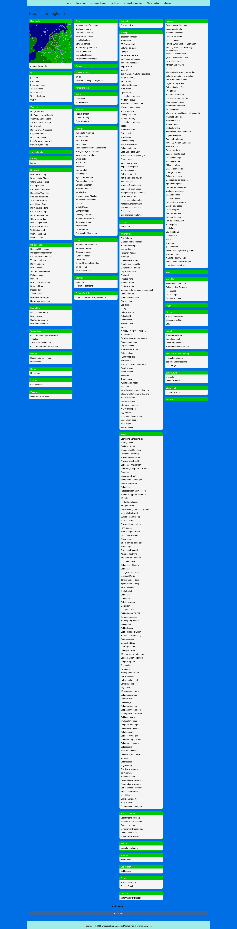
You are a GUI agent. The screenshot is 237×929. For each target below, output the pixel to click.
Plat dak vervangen (129, 769)
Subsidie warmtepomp (130, 516)
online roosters (127, 110)
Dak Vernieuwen (173, 194)
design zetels (126, 802)
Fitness (124, 878)
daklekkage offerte (38, 204)
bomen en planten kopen (131, 416)
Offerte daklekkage (38, 211)
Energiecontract (173, 339)
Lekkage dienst (37, 185)
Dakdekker (35, 308)
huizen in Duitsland (129, 513)
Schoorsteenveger (129, 616)
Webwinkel (171, 387)
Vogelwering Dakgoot (175, 153)
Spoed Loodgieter (174, 183)
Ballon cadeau (127, 371)
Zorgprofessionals (174, 28)
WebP (33, 99)
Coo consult (126, 133)
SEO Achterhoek (128, 44)
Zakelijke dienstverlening (177, 353)
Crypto (169, 305)
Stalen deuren (127, 539)
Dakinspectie (36, 267)
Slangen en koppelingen (131, 241)
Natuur (124, 843)
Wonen (124, 434)
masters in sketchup (129, 170)
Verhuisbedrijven (128, 642)
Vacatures (35, 391)
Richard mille (126, 319)
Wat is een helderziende (176, 79)
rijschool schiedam (84, 54)
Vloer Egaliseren (128, 646)
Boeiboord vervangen (39, 297)
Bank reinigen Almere (130, 531)
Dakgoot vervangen (129, 735)
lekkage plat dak (173, 161)
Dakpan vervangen (129, 694)
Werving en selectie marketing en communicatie (180, 48)
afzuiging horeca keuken (131, 177)
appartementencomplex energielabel (137, 290)
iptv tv (168, 239)
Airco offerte (126, 88)
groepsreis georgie (38, 66)
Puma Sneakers (128, 356)
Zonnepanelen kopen (130, 579)
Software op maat (128, 47)
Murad (123, 327)
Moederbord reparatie (175, 105)
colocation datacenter (85, 285)
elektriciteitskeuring (129, 791)
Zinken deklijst (36, 293)
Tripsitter (34, 339)
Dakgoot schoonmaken (131, 754)
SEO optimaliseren (129, 144)
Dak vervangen (37, 263)
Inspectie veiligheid (129, 166)
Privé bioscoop (82, 121)
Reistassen (126, 360)
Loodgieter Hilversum (130, 572)
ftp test (169, 68)
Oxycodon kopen (173, 135)
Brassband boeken (84, 252)
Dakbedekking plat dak (131, 739)
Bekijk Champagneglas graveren (180, 250)
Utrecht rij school (83, 40)
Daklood (34, 278)
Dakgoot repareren (129, 661)
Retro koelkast (127, 353)
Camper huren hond (39, 144)
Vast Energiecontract (175, 342)
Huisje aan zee (37, 111)
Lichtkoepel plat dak (129, 680)
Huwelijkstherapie (174, 61)
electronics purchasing (130, 59)
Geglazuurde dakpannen (177, 179)
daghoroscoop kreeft (175, 83)
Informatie (170, 20)
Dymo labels (126, 92)
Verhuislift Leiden (83, 248)
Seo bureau (126, 211)
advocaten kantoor (84, 184)
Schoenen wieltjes (129, 245)
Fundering (125, 668)
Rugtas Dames (127, 345)
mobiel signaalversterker (131, 214)
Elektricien (125, 605)
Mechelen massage (174, 32)
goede (123, 125)
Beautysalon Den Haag (40, 357)
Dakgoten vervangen (130, 724)
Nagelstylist (81, 192)
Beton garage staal (129, 483)
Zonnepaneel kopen (175, 335)
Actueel (79, 65)
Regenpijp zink (127, 639)
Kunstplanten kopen (129, 382)
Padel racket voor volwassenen (134, 338)
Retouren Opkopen (129, 85)
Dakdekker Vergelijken (40, 193)
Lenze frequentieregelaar (132, 200)
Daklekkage (126, 702)
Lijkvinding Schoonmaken (132, 438)
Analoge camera (128, 442)
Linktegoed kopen (99, 2)
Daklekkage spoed (174, 205)
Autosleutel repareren (85, 132)
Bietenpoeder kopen (129, 260)
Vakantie (34, 107)
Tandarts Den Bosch (175, 94)
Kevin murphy (127, 323)
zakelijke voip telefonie (176, 53)
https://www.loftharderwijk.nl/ (42, 141)
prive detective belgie (175, 265)
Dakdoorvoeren (127, 293)
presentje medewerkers (86, 155)
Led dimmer (126, 304)
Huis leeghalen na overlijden (133, 490)
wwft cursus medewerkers (132, 103)
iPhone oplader (127, 379)
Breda (78, 76)
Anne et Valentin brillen (40, 342)
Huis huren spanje (38, 137)
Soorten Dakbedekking (40, 271)
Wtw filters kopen (128, 408)
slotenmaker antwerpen (131, 897)
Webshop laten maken (130, 107)
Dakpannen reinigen (130, 743)
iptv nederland (172, 246)
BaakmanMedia (122, 926)
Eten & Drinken (128, 813)
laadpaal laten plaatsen (131, 207)
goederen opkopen (129, 36)
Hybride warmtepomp (130, 583)
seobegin (80, 282)
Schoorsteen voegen (175, 176)
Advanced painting (129, 553)
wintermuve (126, 859)
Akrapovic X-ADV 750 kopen (133, 330)
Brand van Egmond (129, 550)
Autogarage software (85, 218)
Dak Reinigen (172, 294)
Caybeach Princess (39, 133)
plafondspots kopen (129, 535)
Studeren (170, 312)
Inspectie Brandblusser (131, 185)
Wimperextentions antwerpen (178, 261)
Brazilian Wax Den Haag (177, 25)
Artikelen (115, 2)
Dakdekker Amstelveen (131, 464)
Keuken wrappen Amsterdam (133, 494)
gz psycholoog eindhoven (177, 57)
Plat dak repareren (174, 213)
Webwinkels (126, 233)
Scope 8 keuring (128, 77)
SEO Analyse (127, 181)
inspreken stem (127, 66)
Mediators (80, 166)
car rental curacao (83, 270)
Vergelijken (171, 278)
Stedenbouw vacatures (40, 396)
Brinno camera (82, 136)
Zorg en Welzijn (83, 292)
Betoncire (125, 472)
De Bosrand (35, 126)
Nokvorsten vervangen (176, 202)
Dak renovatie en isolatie (131, 787)
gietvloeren (35, 77)
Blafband (125, 275)
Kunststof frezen (128, 129)
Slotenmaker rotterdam (131, 524)
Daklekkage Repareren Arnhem (134, 468)
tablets (33, 162)
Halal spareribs (127, 312)
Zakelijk (124, 32)
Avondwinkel (81, 170)
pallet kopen (126, 423)
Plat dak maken (37, 275)
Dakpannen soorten (39, 323)
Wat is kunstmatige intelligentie (89, 80)
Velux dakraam (127, 587)
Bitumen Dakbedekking (131, 635)
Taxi (32, 73)
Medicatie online (173, 127)
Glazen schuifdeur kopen (86, 233)
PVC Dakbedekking (39, 312)
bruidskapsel (81, 225)
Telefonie (125, 20)
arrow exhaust (127, 334)
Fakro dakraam (127, 676)
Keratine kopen (127, 367)
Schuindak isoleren (38, 200)
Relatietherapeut (128, 602)
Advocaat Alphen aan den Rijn (179, 142)
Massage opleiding (174, 320)
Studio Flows (81, 266)
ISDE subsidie (127, 520)
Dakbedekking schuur (39, 249)
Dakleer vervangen (174, 157)
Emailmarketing (127, 140)
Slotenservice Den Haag (131, 461)
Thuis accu (80, 203)
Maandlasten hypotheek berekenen (91, 147)
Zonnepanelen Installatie (131, 713)
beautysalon (171, 235)
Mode (168, 272)
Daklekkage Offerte (38, 222)
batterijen (125, 386)
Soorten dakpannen (39, 319)
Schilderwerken (127, 683)
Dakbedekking (36, 244)
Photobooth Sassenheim (86, 244)
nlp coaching (126, 81)
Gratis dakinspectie (129, 798)
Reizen (79, 94)
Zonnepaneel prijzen (130, 672)
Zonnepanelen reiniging (131, 806)
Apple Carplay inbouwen (86, 47)
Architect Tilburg (128, 118)
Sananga (125, 256)
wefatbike (125, 375)
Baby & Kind (171, 372)
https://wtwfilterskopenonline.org (135, 390)
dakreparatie (126, 772)
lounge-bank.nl (127, 505)
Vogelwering (126, 765)
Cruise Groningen (83, 117)
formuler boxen (172, 124)
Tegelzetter (125, 687)
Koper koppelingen (129, 341)
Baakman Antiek (128, 446)
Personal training (128, 882)
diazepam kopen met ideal (177, 98)
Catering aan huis (128, 825)
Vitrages (124, 308)
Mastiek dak (35, 289)
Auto (78, 20)
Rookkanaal (171, 290)
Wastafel (124, 498)
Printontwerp (126, 159)
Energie (169, 330)
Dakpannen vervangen (131, 709)
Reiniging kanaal (128, 174)
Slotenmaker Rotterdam (131, 457)
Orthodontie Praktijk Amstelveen (44, 346)
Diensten (125, 893)
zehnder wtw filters (174, 392)
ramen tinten (81, 144)
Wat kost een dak (37, 230)
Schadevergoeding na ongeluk (179, 75)
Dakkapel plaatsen (129, 717)
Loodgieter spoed (128, 561)
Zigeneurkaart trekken (175, 101)
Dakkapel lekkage (38, 286)
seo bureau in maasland (176, 361)
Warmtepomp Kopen (130, 691)
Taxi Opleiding (36, 88)
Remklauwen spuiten (85, 36)
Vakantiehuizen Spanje (40, 122)
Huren (78, 240)
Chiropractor (81, 158)
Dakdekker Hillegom (130, 565)
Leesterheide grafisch (130, 96)
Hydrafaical (171, 90)
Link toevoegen (118, 906)
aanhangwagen (82, 210)
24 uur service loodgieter (131, 542)
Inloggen (167, 2)
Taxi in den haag (37, 96)
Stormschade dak (38, 233)
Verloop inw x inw (128, 114)
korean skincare (128, 249)
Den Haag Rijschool (84, 32)
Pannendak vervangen (131, 780)
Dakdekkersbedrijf (38, 174)
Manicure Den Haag (175, 116)
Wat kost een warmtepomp (132, 654)
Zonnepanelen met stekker (177, 346)
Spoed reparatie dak (39, 215)
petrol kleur (125, 795)
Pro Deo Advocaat (84, 188)
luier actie (170, 376)
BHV (168, 323)
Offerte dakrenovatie (39, 226)
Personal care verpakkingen (133, 155)
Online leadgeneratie (130, 148)
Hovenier (170, 399)
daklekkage (126, 546)
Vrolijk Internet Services (141, 926)
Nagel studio (35, 361)
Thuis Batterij (126, 591)
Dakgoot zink (36, 316)
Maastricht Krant (173, 120)
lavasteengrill (126, 136)
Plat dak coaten (37, 237)
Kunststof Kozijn (128, 576)
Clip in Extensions (129, 271)
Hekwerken (126, 624)
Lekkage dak (126, 698)
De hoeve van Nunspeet (41, 129)
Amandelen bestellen (130, 297)
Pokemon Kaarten (129, 252)
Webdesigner (81, 173)
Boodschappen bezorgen (132, 657)
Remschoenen (127, 301)
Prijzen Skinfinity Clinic (176, 87)
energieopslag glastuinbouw (133, 192)
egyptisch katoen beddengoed (134, 364)
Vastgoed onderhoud (175, 191)
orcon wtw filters (128, 397)
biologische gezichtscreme (87, 151)
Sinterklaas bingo (83, 221)
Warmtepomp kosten (130, 620)
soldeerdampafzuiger (130, 62)
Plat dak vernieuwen (175, 220)
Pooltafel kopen (127, 282)
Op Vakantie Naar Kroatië (41, 115)
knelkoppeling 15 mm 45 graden (135, 509)
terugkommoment (83, 51)
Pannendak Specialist (40, 189)
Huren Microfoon (83, 255)
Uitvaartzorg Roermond (176, 36)
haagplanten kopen (129, 847)
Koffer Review (82, 102)
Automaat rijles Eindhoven (87, 25)
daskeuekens (36, 384)
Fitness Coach (127, 886)
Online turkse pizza (129, 832)
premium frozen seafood (131, 821)
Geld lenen (125, 226)
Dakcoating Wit (172, 209)
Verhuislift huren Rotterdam (87, 263)
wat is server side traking (131, 203)
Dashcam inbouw (83, 28)
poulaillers (170, 228)
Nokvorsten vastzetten (40, 282)
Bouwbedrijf (35, 170)
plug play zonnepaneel (131, 557)
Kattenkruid (126, 315)
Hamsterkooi (35, 373)
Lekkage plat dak (173, 172)
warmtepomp (171, 224)
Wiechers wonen (128, 776)
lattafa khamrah (127, 427)
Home (68, 2)
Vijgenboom (126, 412)
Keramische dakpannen (40, 256)
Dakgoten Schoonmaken (41, 252)
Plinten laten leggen (129, 501)
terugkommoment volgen (86, 58)
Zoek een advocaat (129, 750)
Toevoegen (81, 2)
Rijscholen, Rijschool (85, 177)
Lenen (123, 222)
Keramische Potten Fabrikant (178, 131)
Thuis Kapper (172, 146)
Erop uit (79, 109)
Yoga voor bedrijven (174, 316)
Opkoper (124, 51)
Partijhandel (126, 40)
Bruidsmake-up (172, 231)
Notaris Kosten (82, 207)
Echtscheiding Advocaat (176, 287)
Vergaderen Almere (129, 55)
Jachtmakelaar (82, 229)
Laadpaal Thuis (127, 609)
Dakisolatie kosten (174, 150)
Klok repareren (82, 140)
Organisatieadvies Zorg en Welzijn (91, 297)
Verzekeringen (82, 87)
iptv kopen (170, 242)
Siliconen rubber (173, 165)
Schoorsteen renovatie (176, 283)
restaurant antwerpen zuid (132, 828)
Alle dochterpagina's (133, 2)
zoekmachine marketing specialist (135, 73)
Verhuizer (125, 758)
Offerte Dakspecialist (39, 181)
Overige (79, 128)
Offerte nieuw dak (38, 218)
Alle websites (153, 2)
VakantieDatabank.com (40, 118)
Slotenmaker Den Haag (131, 449)
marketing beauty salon (176, 257)
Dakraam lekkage (173, 217)
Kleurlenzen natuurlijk (130, 264)
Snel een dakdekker (39, 196)
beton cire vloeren (38, 85)
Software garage (83, 43)
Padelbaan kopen (128, 196)
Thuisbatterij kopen (129, 720)
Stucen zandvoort (128, 475)
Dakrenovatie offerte (39, 207)
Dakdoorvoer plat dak (130, 728)
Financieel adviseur (84, 181)
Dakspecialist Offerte (39, 178)
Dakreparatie (126, 746)
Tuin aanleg (126, 665)
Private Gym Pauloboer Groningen (181, 43)
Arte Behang (126, 238)
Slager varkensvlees (130, 836)
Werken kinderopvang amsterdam (180, 72)
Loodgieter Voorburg (130, 453)
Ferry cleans (126, 527)
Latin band (80, 259)
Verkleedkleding (173, 380)
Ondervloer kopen (128, 419)
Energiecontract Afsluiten (87, 195)
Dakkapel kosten (128, 650)
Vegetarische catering (130, 817)
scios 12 (124, 70)
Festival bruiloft (82, 113)
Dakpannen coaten (174, 298)
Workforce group (128, 99)
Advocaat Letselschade (86, 199)
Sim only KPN (127, 25)
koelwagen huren (83, 214)
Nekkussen (80, 98)
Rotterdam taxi (36, 92)
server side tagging (129, 162)
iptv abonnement (173, 254)
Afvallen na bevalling (175, 64)
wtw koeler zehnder (129, 405)
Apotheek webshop (174, 139)
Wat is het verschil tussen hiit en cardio (183, 113)
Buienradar (35, 20)
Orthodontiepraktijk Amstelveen (44, 335)
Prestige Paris (127, 278)
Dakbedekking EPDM (130, 613)
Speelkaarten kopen (129, 349)
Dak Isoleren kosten (174, 168)
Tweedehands (36, 151)
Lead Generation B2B (130, 151)
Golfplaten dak (127, 732)
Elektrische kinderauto (130, 267)
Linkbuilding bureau (174, 358)
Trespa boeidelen (38, 260)
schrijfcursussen (173, 40)
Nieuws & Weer (83, 72)
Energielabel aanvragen (131, 479)
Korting (33, 158)
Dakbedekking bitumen (131, 631)
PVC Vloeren (81, 162)
